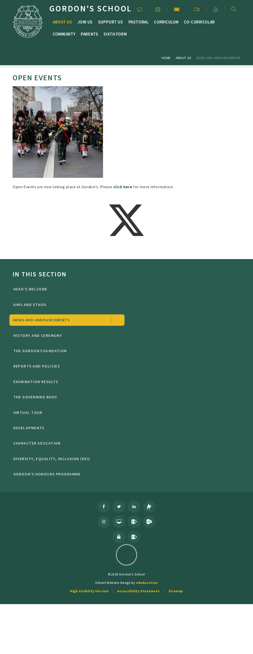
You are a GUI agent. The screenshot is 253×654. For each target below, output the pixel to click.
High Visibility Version (89, 591)
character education (37, 443)
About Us (183, 58)
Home (166, 58)
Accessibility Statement (138, 591)
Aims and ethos (29, 304)
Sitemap (176, 591)
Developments (28, 428)
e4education (147, 582)
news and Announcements (218, 58)
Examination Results (35, 381)
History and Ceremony (37, 335)
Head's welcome (30, 289)
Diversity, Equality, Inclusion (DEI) (51, 458)
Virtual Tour (27, 412)
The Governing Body (35, 397)
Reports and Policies (36, 366)
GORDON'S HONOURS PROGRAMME (47, 474)
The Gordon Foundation (40, 350)
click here (122, 186)
